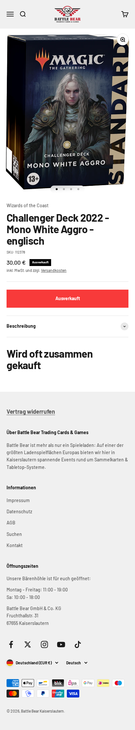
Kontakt (15, 545)
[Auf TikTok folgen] (77, 644)
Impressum (18, 500)
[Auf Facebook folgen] (11, 644)
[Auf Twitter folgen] (27, 644)
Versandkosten (54, 270)
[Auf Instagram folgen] (44, 644)
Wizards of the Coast (27, 205)
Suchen (14, 534)
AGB (11, 522)
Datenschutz (19, 511)
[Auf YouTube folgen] (61, 644)
